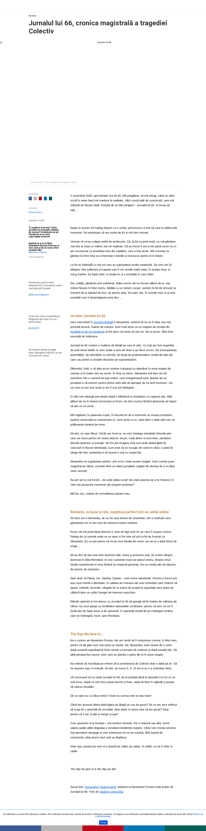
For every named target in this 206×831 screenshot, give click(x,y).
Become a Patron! (38, 252)
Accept (103, 822)
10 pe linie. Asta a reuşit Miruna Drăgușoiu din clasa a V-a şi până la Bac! (44, 319)
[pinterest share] (40, 198)
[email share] (35, 198)
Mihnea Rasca (35, 212)
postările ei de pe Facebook (87, 331)
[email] (61, 828)
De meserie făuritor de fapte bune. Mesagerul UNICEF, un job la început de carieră (45, 353)
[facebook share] (30, 198)
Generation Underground (100, 786)
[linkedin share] (45, 198)
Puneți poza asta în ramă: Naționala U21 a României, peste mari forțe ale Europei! (45, 285)
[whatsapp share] (50, 198)
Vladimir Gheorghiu (111, 791)
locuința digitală (103, 322)
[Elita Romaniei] (103, 6)
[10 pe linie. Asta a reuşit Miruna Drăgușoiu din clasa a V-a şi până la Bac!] (45, 303)
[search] (176, 6)
